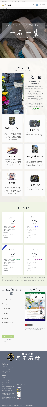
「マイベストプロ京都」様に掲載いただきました (8, 387)
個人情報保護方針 (30, 405)
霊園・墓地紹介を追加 (7, 390)
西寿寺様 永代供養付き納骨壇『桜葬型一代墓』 (8, 398)
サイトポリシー (40, 405)
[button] (33, 5)
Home (3, 8)
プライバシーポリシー (7, 341)
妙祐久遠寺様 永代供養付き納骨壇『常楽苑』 (8, 394)
